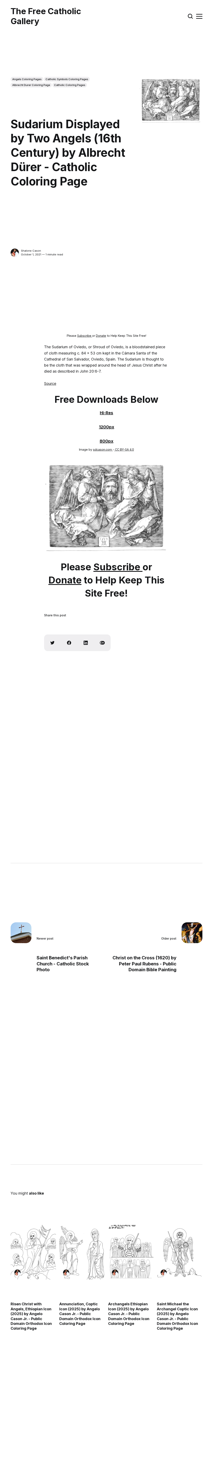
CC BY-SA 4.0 (124, 449)
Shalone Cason (31, 250)
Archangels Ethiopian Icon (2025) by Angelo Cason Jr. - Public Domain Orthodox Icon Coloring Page (128, 1314)
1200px (106, 426)
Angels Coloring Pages (27, 79)
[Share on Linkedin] (85, 642)
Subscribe (84, 335)
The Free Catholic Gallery (46, 16)
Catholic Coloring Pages (69, 85)
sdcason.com (103, 449)
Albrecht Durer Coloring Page (31, 85)
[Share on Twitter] (52, 642)
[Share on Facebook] (69, 642)
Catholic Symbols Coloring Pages (67, 79)
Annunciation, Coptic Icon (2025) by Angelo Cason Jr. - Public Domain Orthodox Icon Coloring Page (80, 1314)
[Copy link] (102, 642)
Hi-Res (106, 412)
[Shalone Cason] (15, 253)
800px (106, 441)
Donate (101, 335)
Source (50, 383)
